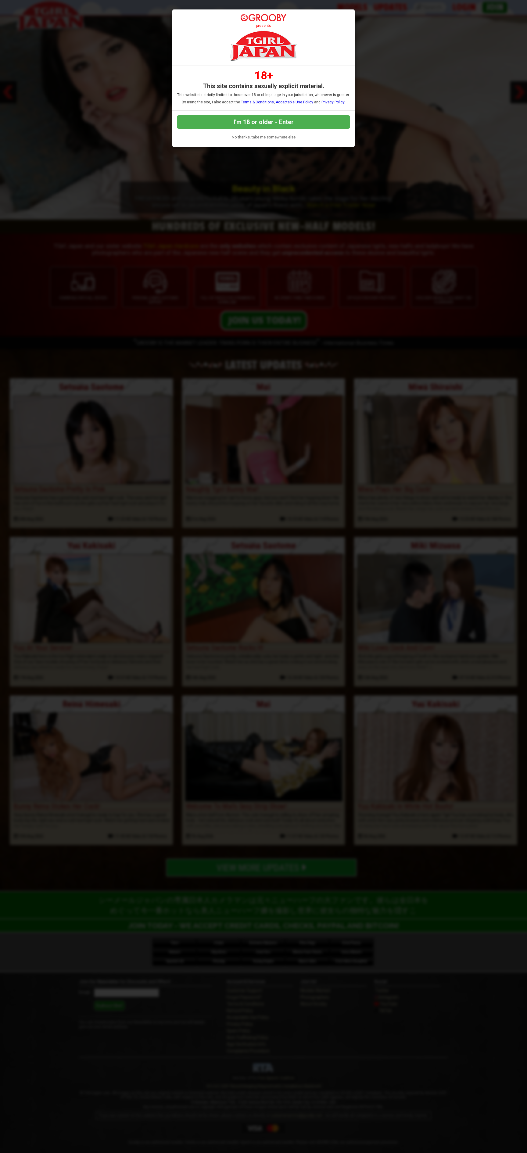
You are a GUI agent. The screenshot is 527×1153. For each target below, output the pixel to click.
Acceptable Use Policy (294, 102)
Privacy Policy (332, 102)
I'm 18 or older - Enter (264, 122)
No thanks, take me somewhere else (264, 137)
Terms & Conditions (257, 102)
